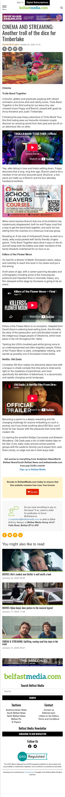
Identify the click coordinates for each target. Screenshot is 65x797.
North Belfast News (16, 715)
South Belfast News (16, 712)
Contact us (49, 709)
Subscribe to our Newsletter (32, 734)
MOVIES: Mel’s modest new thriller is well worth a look (26, 574)
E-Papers (16, 721)
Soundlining (29, 772)
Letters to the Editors (49, 715)
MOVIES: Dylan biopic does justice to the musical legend (27, 608)
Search (32, 697)
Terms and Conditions (48, 718)
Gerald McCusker (10, 44)
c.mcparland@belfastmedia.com (23, 519)
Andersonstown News (16, 709)
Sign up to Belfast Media (33, 469)
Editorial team (48, 712)
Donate (33, 491)
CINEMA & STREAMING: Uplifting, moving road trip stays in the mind (30, 643)
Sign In (20, 2)
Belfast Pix (16, 718)
